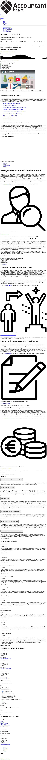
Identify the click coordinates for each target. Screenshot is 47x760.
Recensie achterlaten (4, 726)
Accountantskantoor (7, 31)
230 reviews (16, 60)
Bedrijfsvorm (4, 687)
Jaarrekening (5, 692)
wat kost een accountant (8, 417)
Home (1, 14)
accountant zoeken (7, 184)
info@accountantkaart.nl (5, 744)
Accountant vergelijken (7, 28)
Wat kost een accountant (7, 29)
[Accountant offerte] (23, 400)
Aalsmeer (5, 167)
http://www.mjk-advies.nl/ (5, 658)
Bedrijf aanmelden (4, 723)
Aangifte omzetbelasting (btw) (9, 695)
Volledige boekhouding (7, 691)
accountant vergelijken (8, 285)
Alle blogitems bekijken (5, 758)
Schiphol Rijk (5, 164)
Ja (3, 700)
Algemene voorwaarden (5, 725)
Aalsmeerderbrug (6, 165)
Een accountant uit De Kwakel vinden (7, 51)
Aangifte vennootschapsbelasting (9, 696)
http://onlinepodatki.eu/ (4, 678)
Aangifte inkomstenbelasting (8, 693)
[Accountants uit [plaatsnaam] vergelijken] (23, 331)
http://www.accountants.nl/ (5, 668)
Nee (4, 702)
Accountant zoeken (6, 27)
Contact (1, 18)
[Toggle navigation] (0, 19)
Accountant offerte (6, 30)
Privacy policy (3, 724)
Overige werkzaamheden (8, 697)
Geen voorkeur (6, 703)
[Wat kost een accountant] (23, 465)
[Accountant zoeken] (23, 230)
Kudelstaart (5, 163)
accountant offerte (7, 353)
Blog (1, 15)
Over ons (2, 16)
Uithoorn (4, 166)
